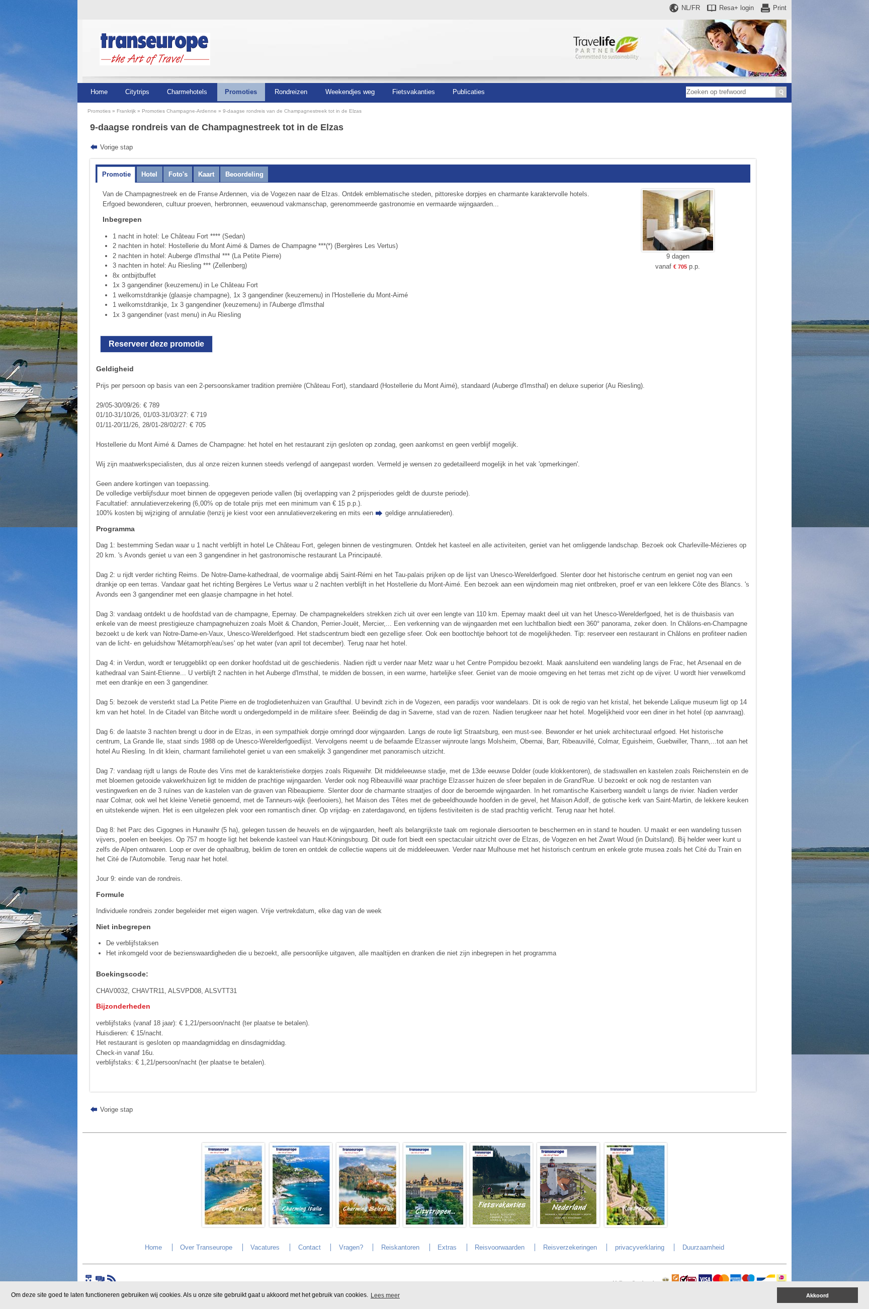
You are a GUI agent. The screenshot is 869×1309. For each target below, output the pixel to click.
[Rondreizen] (635, 1225)
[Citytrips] (434, 1225)
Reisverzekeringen (570, 1247)
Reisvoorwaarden (500, 1247)
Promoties (241, 92)
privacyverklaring (639, 1247)
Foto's (178, 174)
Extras (447, 1247)
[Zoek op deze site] (781, 92)
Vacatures (265, 1247)
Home (99, 92)
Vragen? (351, 1247)
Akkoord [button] (817, 1295)
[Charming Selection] (367, 1225)
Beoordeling (244, 174)
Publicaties (469, 92)
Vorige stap (116, 147)
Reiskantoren (400, 1247)
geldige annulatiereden (417, 513)
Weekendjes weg (350, 92)
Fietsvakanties (413, 92)
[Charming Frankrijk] (233, 1225)
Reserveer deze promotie (156, 344)
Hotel (149, 174)
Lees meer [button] (385, 1295)
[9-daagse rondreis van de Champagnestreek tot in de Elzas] (678, 249)
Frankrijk (126, 111)
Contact (309, 1247)
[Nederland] (568, 1225)
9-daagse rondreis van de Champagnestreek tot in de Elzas (292, 111)
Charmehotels (187, 92)
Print (780, 8)
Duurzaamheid (703, 1247)
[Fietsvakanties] (501, 1225)
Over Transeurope (206, 1247)
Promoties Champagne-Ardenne (179, 111)
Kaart (206, 174)
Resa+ (736, 8)
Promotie (116, 174)
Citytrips (137, 92)
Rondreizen (291, 92)
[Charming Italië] (301, 1225)
